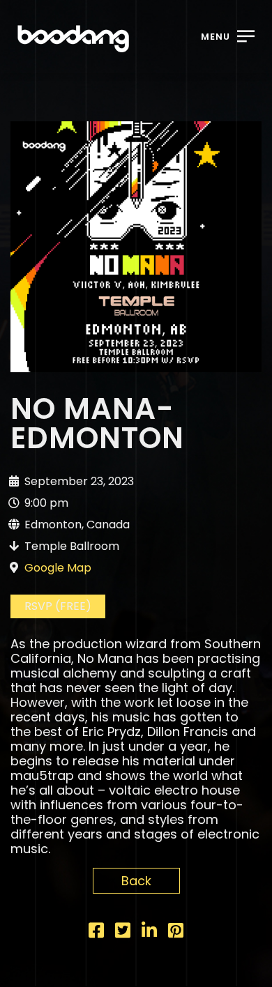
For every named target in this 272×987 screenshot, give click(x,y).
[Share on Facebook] (96, 932)
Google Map (57, 568)
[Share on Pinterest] (176, 932)
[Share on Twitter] (122, 932)
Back (136, 880)
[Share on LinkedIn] (149, 932)
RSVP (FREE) (57, 606)
